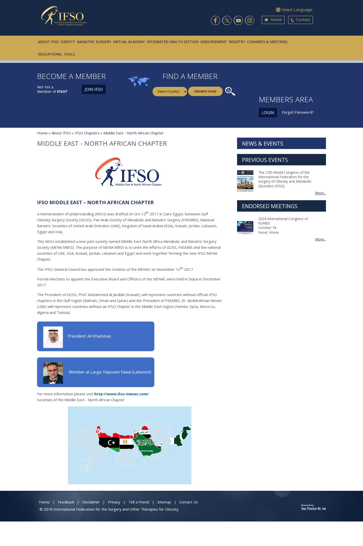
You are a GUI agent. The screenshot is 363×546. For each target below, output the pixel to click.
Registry (237, 41)
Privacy (114, 501)
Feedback (66, 501)
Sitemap (164, 501)
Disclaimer (91, 501)
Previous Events (265, 159)
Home (276, 19)
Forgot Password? (298, 112)
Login (268, 112)
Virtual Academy (129, 41)
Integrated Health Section (173, 41)
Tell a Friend (138, 501)
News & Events (262, 143)
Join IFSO (94, 89)
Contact (303, 19)
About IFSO (48, 41)
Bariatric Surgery (94, 41)
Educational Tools (56, 54)
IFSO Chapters (87, 132)
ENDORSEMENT (214, 41)
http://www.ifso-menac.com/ (121, 393)
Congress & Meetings (267, 41)
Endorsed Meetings (270, 206)
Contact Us (188, 501)
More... (320, 193)
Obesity (68, 41)
